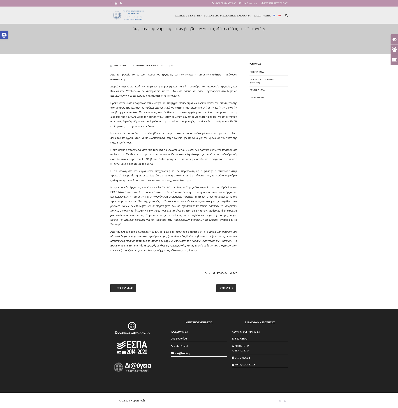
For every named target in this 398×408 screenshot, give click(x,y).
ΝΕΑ (199, 15)
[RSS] (121, 3)
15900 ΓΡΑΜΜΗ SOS (225, 3)
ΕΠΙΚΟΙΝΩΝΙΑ (262, 15)
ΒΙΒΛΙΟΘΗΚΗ (228, 15)
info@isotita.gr (249, 3)
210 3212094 (242, 350)
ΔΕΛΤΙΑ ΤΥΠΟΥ (158, 65)
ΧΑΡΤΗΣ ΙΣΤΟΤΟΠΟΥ (276, 3)
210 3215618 (241, 346)
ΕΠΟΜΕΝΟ (225, 288)
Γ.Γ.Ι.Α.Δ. (191, 15)
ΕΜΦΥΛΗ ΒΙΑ (244, 15)
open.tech (139, 400)
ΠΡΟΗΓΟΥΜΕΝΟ (125, 288)
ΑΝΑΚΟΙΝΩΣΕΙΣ (143, 65)
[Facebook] (111, 3)
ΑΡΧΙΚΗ (180, 15)
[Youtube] (116, 3)
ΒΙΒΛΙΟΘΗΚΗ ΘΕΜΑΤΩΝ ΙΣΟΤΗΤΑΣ (262, 81)
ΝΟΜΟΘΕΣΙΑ (211, 15)
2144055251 (180, 346)
